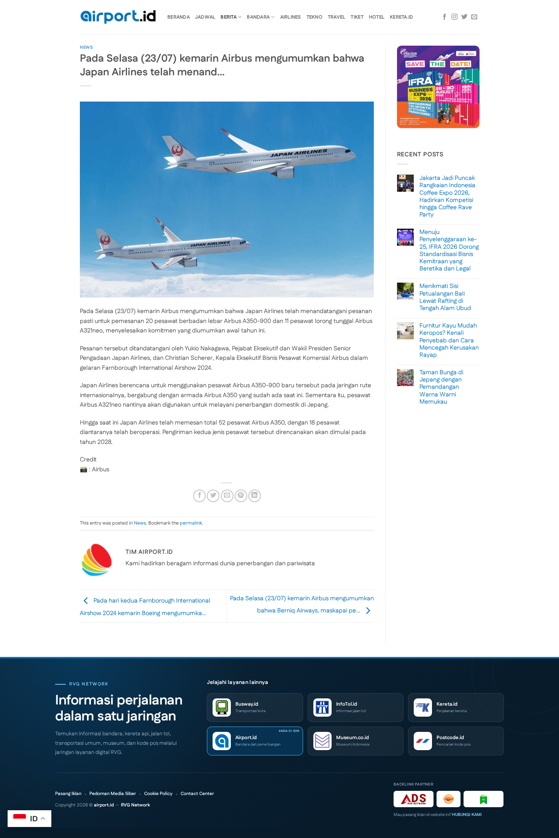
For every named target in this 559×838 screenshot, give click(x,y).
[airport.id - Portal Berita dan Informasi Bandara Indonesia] (118, 17)
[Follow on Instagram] (454, 17)
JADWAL (205, 17)
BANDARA (258, 17)
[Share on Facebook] (199, 496)
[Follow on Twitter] (464, 17)
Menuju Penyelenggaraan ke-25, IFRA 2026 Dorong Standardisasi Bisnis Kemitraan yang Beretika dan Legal (449, 250)
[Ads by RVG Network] (414, 799)
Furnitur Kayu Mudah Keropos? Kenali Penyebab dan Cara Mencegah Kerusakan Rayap (449, 340)
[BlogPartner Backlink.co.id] (483, 799)
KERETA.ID (401, 17)
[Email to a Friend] (227, 496)
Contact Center (197, 794)
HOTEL (376, 17)
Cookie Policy (158, 794)
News (86, 48)
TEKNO (314, 17)
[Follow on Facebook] (444, 17)
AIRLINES (290, 17)
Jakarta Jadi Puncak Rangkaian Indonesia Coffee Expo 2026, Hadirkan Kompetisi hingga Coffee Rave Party (447, 196)
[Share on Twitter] (213, 496)
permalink (191, 523)
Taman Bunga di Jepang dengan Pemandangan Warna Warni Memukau (441, 387)
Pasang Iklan (68, 794)
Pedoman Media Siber (112, 794)
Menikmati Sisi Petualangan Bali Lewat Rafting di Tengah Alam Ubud (445, 297)
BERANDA (178, 17)
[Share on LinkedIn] (254, 496)
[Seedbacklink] (449, 799)
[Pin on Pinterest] (241, 496)
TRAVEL (337, 17)
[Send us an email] (474, 17)
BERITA (229, 17)
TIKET (357, 17)
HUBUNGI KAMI (467, 815)
